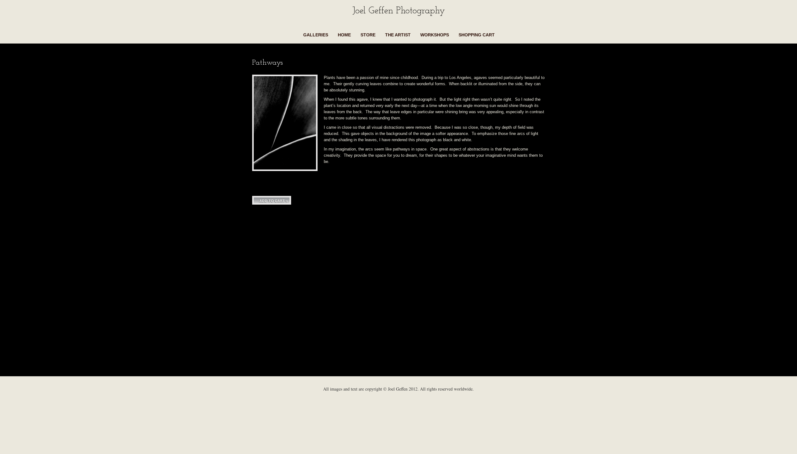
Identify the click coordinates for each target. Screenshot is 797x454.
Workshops (434, 34)
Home (344, 34)
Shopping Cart (477, 34)
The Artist (398, 34)
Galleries (315, 34)
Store (368, 34)
